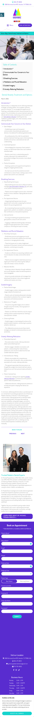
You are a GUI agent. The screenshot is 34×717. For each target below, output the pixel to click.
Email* (3, 548)
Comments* (4, 608)
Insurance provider (6, 586)
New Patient (9, 581)
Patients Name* (5, 533)
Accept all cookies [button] (17, 713)
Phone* (3, 555)
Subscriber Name (5, 601)
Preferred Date (5, 563)
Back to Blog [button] (17, 429)
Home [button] (2, 33)
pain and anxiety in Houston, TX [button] (18, 186)
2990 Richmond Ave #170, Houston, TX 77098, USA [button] (17, 4)
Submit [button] (17, 616)
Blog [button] (6, 33)
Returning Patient (24, 581)
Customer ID (4, 593)
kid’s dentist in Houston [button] (10, 117)
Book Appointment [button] (25, 25)
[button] (2, 15)
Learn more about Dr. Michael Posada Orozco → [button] (14, 516)
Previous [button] (12, 433)
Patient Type (4, 578)
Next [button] (23, 433)
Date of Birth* (5, 541)
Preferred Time (5, 570)
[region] (17, 706)
